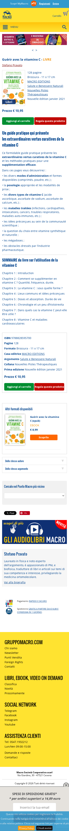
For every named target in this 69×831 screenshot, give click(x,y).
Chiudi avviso (44, 828)
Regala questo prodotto (50, 121)
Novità (9, 688)
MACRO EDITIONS (38, 81)
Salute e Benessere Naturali (45, 86)
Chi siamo (11, 648)
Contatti (10, 666)
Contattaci (11, 757)
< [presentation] (33, 50)
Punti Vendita (13, 657)
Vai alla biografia (14, 582)
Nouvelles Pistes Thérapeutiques (37, 92)
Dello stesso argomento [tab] (16, 469)
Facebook (10, 715)
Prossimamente (15, 693)
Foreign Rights (14, 662)
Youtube (10, 724)
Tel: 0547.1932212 (16, 742)
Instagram (11, 720)
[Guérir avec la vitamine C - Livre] (13, 87)
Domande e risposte (17, 753)
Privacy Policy (26, 828)
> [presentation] (36, 50)
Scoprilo (44, 437)
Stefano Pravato (12, 65)
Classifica (11, 684)
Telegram (11, 711)
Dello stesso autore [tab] (14, 461)
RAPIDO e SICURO (38, 601)
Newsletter (12, 653)
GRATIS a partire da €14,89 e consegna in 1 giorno (37, 610)
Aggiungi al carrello (18, 121)
